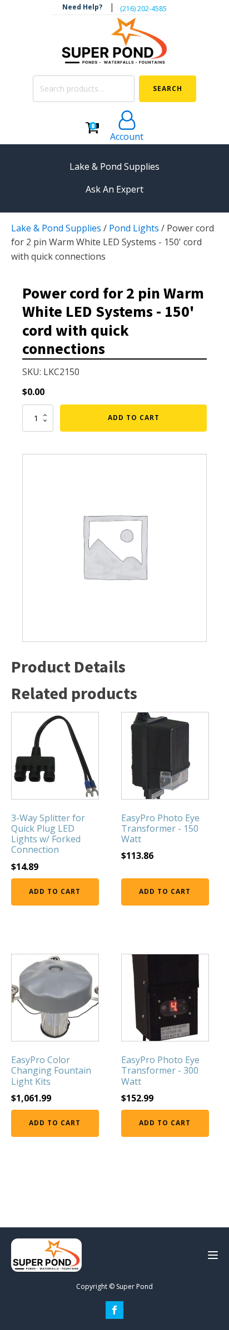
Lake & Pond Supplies (56, 228)
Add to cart (134, 417)
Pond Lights (134, 228)
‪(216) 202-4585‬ (143, 8)
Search (167, 88)
